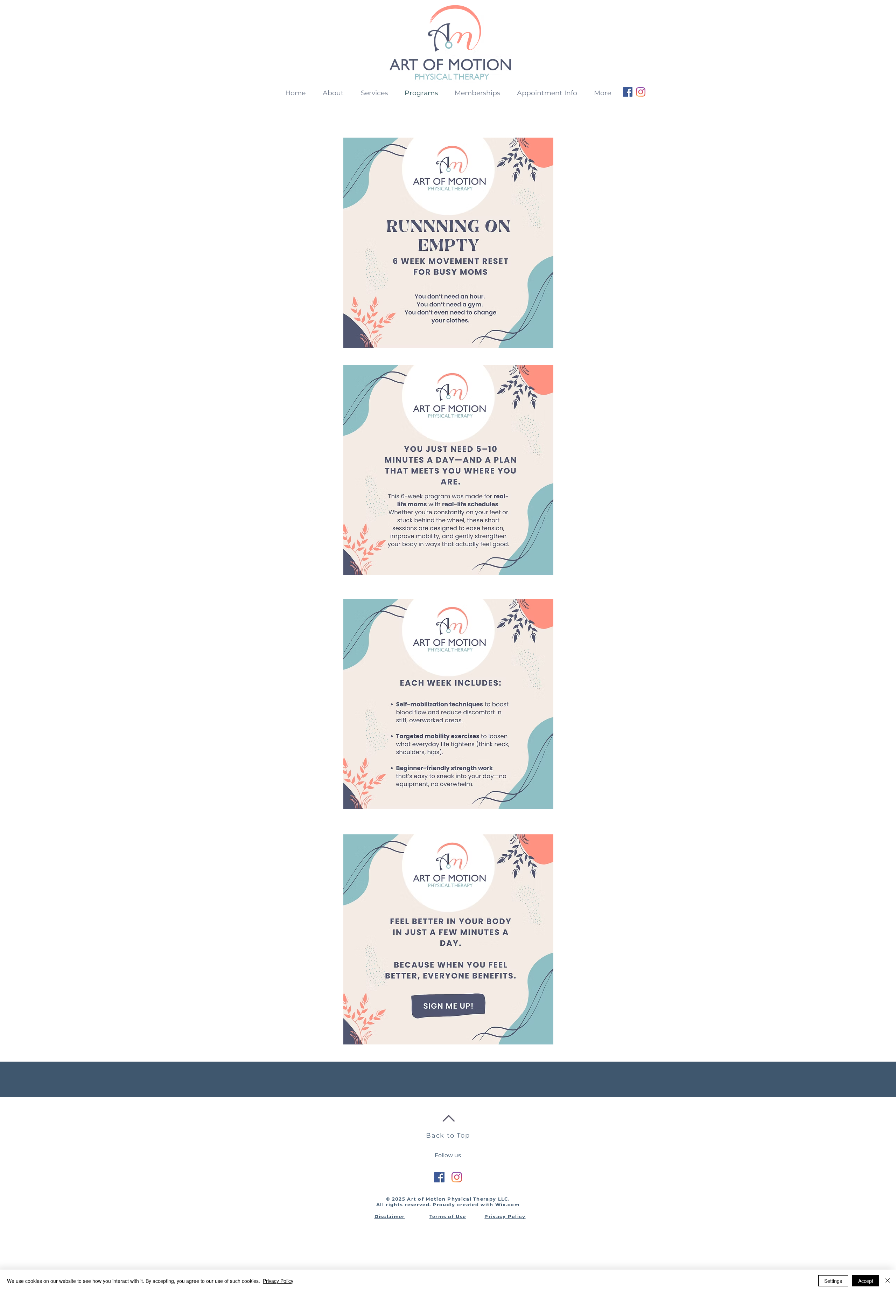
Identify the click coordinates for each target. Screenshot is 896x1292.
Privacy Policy (278, 1280)
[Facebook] (627, 92)
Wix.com (507, 1204)
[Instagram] (640, 92)
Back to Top (448, 1135)
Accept (865, 1280)
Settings (833, 1280)
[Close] (887, 1280)
